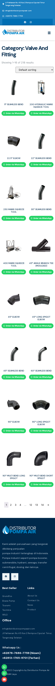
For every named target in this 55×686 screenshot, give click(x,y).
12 (30, 504)
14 (42, 504)
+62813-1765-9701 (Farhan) (21, 658)
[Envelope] (4, 679)
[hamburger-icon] (49, 33)
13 (36, 504)
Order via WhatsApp (14, 113)
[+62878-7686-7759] (3, 16)
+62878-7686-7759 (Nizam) (21, 653)
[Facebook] (25, 22)
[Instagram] (31, 22)
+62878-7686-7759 (14, 16)
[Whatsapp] (4, 667)
